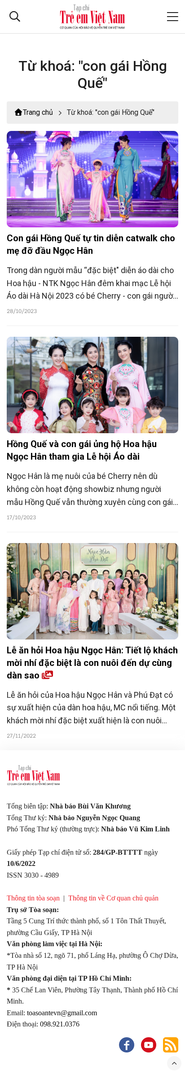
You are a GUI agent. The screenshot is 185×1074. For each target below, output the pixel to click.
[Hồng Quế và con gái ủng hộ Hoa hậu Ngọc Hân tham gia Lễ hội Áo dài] (92, 385)
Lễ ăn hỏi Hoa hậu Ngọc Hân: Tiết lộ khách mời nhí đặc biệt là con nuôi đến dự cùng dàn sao (92, 663)
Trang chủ (38, 112)
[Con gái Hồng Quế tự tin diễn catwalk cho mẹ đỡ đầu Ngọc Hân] (92, 179)
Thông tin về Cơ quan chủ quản (113, 898)
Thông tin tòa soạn (33, 898)
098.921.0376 (60, 1024)
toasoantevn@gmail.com (62, 1013)
